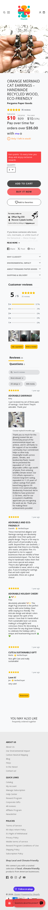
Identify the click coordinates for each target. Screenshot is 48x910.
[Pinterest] (11, 877)
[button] (20, 70)
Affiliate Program (14, 810)
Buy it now (24, 191)
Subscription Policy (14, 853)
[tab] (17, 364)
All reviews (11, 806)
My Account (11, 786)
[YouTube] (24, 877)
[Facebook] (7, 877)
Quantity (11, 165)
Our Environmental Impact (18, 750)
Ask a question (17, 347)
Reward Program (14, 798)
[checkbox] (30, 384)
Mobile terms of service (17, 841)
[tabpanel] (24, 535)
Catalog (9, 782)
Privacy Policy (12, 837)
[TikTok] (20, 877)
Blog (8, 758)
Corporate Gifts (13, 802)
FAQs (8, 762)
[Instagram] (15, 877)
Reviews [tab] (16, 357)
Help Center (11, 794)
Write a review (31, 347)
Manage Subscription (15, 790)
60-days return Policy (16, 829)
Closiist (17, 894)
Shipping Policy (12, 849)
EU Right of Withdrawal (16, 833)
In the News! (12, 766)
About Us (10, 746)
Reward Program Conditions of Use (22, 845)
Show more (24, 695)
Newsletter (11, 814)
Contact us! (11, 770)
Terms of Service (14, 825)
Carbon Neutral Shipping (17, 754)
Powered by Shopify (30, 894)
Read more (12, 243)
